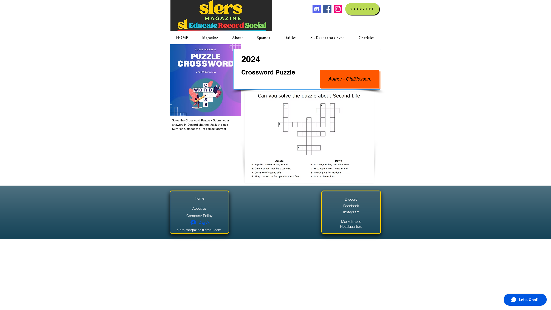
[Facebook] (327, 9)
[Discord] (317, 9)
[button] (362, 9)
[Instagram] (338, 9)
